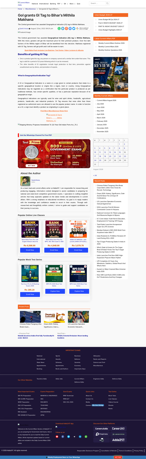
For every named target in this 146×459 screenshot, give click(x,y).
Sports (58, 356)
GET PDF (118, 457)
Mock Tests (112, 395)
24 (95, 160)
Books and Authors (62, 369)
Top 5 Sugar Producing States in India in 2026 (111, 243)
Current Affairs (79, 379)
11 (100, 152)
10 (95, 152)
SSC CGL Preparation (25, 408)
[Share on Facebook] (70, 28)
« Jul (95, 175)
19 (105, 156)
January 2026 (102, 125)
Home (20, 9)
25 (100, 160)
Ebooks (110, 405)
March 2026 (101, 118)
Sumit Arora (23, 28)
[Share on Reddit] (66, 28)
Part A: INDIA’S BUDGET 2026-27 (110, 23)
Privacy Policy (138, 450)
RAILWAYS (44, 402)
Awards (58, 359)
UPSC (42, 415)
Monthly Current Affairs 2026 (108, 46)
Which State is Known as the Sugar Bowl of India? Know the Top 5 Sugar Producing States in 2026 (110, 250)
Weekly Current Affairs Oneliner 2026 (111, 43)
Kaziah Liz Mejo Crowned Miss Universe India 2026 (111, 270)
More (71, 4)
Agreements (60, 365)
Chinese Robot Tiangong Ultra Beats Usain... (30, 325)
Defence (77, 359)
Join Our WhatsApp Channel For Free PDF (36, 135)
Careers (94, 405)
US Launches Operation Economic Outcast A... (76, 325)
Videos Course (113, 402)
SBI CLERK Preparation (26, 399)
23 (125, 156)
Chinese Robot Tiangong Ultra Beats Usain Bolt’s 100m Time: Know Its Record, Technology (110, 188)
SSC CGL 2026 (68, 402)
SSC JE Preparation (24, 405)
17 (95, 156)
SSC (42, 399)
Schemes (59, 362)
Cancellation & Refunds (109, 450)
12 (105, 152)
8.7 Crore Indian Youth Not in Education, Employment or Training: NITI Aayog (111, 220)
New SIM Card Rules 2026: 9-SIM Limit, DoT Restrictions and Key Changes (111, 276)
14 (115, 152)
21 (115, 156)
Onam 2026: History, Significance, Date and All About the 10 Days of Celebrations (111, 196)
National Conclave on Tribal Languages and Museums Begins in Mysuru (111, 214)
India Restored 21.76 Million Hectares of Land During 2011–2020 (111, 237)
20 (110, 156)
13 (110, 152)
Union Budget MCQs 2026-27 (108, 19)
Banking (53, 4)
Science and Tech (99, 362)
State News (40, 362)
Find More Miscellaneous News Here (54, 111)
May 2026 (100, 111)
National (35, 4)
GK (65, 4)
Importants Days (79, 369)
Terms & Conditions (125, 450)
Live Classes (112, 399)
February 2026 (102, 121)
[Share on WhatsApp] (59, 28)
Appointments (41, 365)
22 (120, 156)
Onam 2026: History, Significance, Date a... (51, 325)
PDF (58, 4)
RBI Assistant (22, 412)
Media (88, 402)
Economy (77, 365)
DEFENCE (44, 408)
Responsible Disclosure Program (88, 450)
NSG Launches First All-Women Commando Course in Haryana (108, 208)
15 (120, 152)
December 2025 (102, 128)
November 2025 (102, 131)
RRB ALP (66, 399)
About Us (89, 395)
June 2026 (100, 107)
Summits (77, 362)
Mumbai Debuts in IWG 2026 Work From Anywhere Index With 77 (111, 231)
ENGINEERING (46, 412)
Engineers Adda (98, 379)
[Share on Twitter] (73, 28)
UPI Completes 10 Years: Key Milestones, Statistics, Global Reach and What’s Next (111, 263)
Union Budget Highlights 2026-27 (110, 30)
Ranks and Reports (99, 359)
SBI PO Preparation (24, 395)
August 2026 (106, 100)
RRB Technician (68, 395)
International (43, 4)
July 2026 (100, 104)
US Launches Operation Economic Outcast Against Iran (109, 203)
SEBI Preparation (23, 402)
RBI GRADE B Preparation (26, 415)
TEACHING (44, 405)
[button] (54, 76)
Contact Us (89, 399)
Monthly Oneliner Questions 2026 (110, 50)
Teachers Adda (42, 379)
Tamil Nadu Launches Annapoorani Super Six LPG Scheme (109, 226)
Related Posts (24, 306)
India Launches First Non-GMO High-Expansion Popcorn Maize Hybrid (110, 257)
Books (110, 408)
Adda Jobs (59, 379)
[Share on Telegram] (62, 28)
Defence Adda (79, 382)
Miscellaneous (30, 9)
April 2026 (100, 114)
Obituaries (96, 356)
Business (77, 356)
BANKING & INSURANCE (49, 395)
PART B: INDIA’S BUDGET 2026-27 (111, 26)
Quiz (78, 4)
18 (100, 156)
